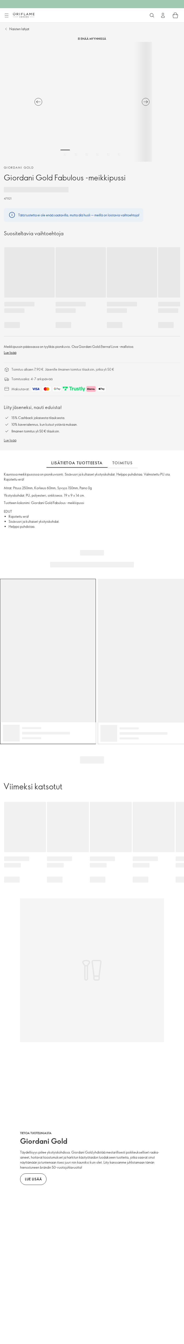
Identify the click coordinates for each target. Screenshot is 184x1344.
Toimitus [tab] (122, 462)
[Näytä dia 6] (119, 154)
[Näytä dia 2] (76, 154)
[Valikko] (6, 15)
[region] (92, 102)
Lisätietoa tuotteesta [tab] (77, 462)
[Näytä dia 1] (65, 154)
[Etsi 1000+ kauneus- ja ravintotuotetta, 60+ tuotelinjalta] (151, 15)
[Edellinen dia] (38, 102)
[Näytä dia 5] (108, 154)
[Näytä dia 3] (87, 154)
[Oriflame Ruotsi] (24, 15)
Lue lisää (10, 352)
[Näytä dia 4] (97, 154)
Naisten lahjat (19, 29)
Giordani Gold (19, 167)
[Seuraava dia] (146, 102)
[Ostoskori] (175, 15)
